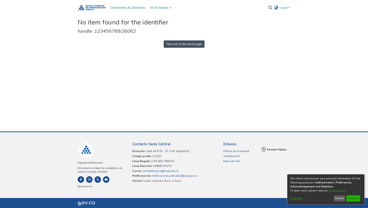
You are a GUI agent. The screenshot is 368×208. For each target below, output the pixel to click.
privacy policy (337, 190)
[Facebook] (81, 179)
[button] (92, 8)
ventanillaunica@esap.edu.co (160, 171)
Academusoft (231, 156)
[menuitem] (160, 7)
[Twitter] (97, 179)
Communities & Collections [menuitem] (127, 8)
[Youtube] (106, 179)
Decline (339, 198)
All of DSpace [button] (159, 8)
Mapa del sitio (231, 161)
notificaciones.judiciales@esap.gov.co (174, 176)
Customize (296, 198)
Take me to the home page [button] (184, 44)
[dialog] (326, 189)
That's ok (353, 198)
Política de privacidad (236, 151)
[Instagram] (89, 179)
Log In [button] (284, 8)
